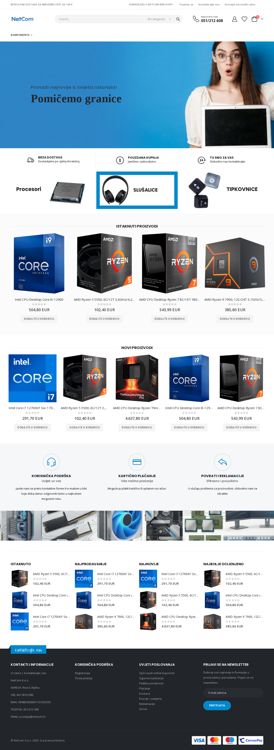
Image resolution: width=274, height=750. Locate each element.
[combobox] (119, 19)
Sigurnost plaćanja (151, 678)
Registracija (82, 673)
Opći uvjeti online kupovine (157, 673)
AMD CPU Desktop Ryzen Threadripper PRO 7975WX (137, 408)
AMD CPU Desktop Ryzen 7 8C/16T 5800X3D (169, 299)
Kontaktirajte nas (209, 4)
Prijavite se (186, 4)
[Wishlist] (244, 19)
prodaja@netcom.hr (32, 717)
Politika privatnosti (151, 683)
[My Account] (234, 19)
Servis (143, 709)
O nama (16, 673)
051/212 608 (31, 709)
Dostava (144, 693)
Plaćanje (144, 688)
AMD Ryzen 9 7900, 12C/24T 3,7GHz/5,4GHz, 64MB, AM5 (234, 299)
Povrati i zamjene (150, 699)
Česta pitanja (83, 678)
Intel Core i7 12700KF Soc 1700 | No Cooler (33, 408)
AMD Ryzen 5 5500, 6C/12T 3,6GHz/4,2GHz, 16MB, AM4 (104, 299)
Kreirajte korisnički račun (240, 4)
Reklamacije (147, 704)
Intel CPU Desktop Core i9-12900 (39, 299)
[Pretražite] (178, 19)
